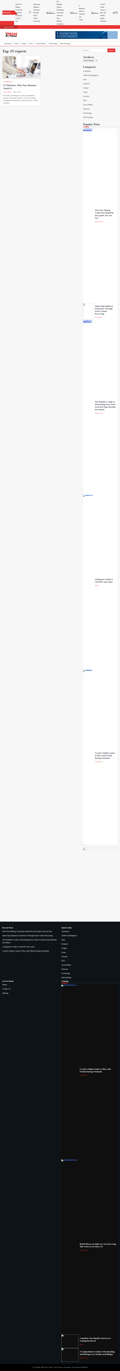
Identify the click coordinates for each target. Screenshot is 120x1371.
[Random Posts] (112, 43)
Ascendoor (67, 1367)
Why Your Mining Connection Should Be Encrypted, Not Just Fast (18, 12)
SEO (31, 44)
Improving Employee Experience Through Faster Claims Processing (36, 12)
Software (86, 109)
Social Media (41, 44)
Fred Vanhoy (98, 317)
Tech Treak (48, 1367)
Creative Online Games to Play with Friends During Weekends (103, 12)
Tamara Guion (99, 413)
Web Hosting (65, 44)
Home (4, 985)
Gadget (23, 44)
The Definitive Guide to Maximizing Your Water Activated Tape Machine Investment (60, 13)
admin (96, 585)
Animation (8, 44)
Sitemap (5, 993)
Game (85, 92)
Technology (53, 44)
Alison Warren (7, 92)
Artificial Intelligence (91, 75)
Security (86, 96)
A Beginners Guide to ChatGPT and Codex (18, 947)
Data (16, 44)
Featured (86, 84)
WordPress (84, 1367)
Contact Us (6, 989)
